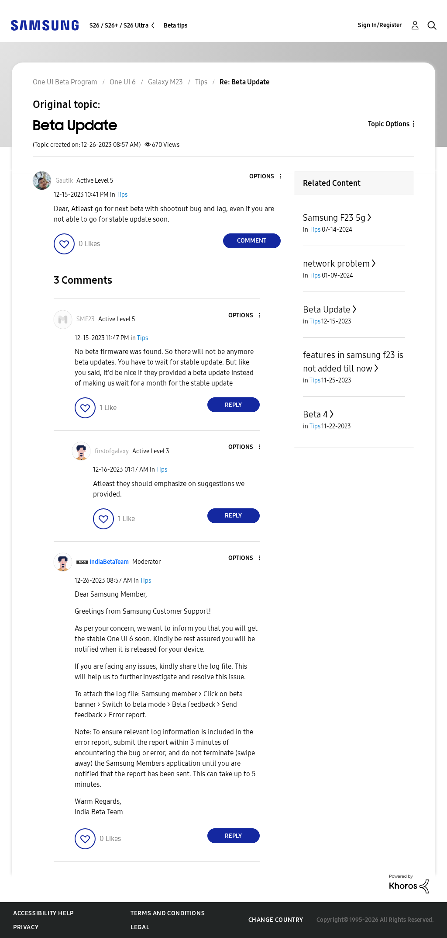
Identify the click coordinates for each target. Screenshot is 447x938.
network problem (336, 263)
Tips (122, 194)
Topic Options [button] (388, 124)
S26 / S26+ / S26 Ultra (118, 25)
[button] (265, 177)
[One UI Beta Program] (44, 25)
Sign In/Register (380, 25)
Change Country (275, 920)
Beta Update (327, 309)
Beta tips (175, 25)
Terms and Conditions (168, 913)
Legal (140, 927)
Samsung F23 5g (334, 217)
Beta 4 (315, 414)
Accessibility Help (43, 913)
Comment (251, 240)
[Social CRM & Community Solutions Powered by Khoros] (409, 883)
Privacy (25, 927)
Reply (233, 405)
